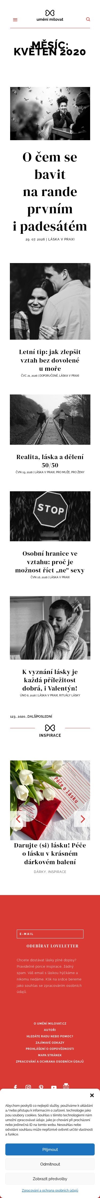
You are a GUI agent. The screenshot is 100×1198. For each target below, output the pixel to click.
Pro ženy (78, 472)
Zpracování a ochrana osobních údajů (50, 1190)
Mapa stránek (50, 1055)
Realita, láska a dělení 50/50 (50, 460)
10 (19, 716)
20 (23, 716)
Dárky (40, 872)
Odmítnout (50, 1164)
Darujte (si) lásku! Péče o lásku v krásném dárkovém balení (50, 853)
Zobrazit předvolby (50, 1178)
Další (32, 716)
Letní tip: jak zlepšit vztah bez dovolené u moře (50, 360)
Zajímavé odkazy (50, 1042)
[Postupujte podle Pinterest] (41, 1087)
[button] (92, 1095)
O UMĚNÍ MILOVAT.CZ (50, 1023)
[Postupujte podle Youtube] (54, 1087)
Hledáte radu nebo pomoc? (50, 1036)
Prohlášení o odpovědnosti (50, 1048)
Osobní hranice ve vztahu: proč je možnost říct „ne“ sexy (50, 561)
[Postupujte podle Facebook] (15, 1087)
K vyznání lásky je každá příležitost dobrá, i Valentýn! (50, 680)
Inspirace (57, 872)
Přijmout (50, 1149)
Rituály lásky (69, 695)
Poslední (44, 716)
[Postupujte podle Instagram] (28, 1087)
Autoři (50, 1030)
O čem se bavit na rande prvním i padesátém (50, 191)
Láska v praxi (61, 239)
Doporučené (48, 375)
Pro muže (63, 472)
